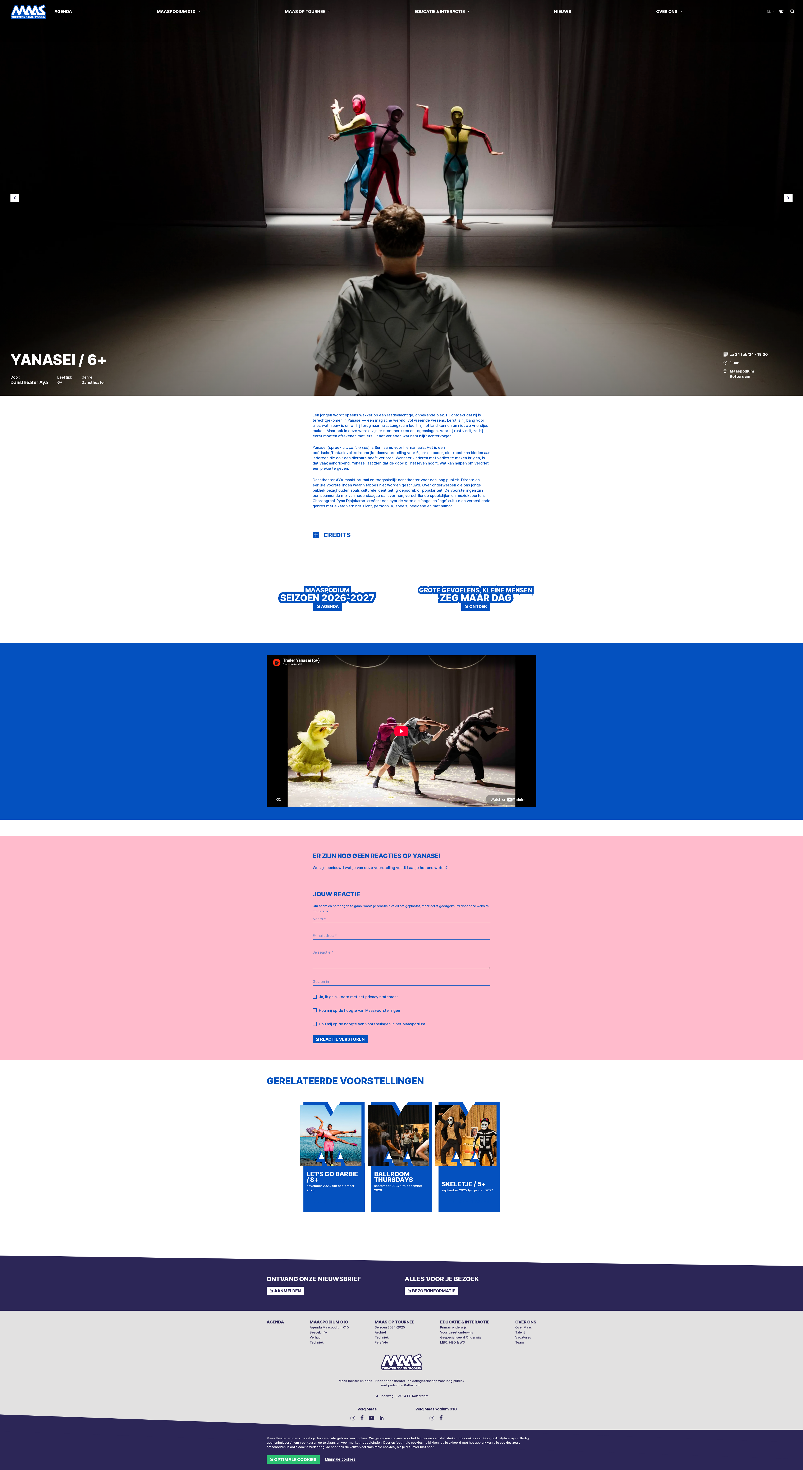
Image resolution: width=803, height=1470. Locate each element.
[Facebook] (362, 1417)
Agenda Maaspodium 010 (329, 1327)
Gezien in (321, 981)
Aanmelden (287, 1290)
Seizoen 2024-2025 (390, 1327)
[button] (316, 535)
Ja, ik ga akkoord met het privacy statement (358, 997)
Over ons (667, 11)
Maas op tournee (305, 11)
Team (519, 1342)
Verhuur (316, 1337)
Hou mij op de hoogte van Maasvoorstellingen (359, 1010)
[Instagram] (352, 1417)
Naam (319, 919)
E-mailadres (325, 935)
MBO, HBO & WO (452, 1342)
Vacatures (523, 1337)
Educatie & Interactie (440, 11)
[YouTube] (372, 1417)
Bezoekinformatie (433, 1290)
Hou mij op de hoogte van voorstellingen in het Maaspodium (372, 1024)
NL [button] (769, 12)
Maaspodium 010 (176, 11)
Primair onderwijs (453, 1327)
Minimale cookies (340, 1459)
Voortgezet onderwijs (456, 1332)
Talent (520, 1332)
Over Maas (523, 1327)
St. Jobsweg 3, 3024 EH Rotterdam (401, 1396)
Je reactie (323, 952)
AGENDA (63, 11)
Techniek (317, 1342)
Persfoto (381, 1342)
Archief (380, 1332)
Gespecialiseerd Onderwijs (460, 1337)
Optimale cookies (295, 1459)
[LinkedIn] (382, 1417)
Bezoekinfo (318, 1332)
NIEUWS (562, 11)
